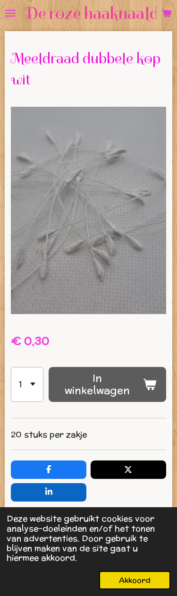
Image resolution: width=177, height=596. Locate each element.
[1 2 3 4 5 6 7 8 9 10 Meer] (27, 384)
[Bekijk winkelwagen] (166, 13)
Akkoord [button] (135, 580)
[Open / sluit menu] (10, 13)
